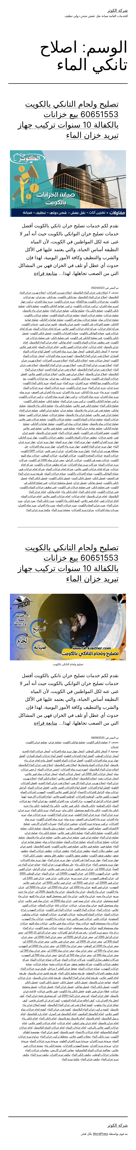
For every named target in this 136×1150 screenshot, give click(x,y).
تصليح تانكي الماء (109, 405)
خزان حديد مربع (80, 878)
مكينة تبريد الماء (70, 1059)
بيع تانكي (51, 297)
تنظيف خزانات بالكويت (51, 437)
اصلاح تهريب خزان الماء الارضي (94, 365)
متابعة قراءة (45, 273)
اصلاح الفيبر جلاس (68, 778)
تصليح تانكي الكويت (34, 401)
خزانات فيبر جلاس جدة (79, 918)
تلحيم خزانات (105, 437)
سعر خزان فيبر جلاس (63, 941)
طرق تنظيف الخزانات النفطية (102, 973)
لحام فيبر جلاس (28, 346)
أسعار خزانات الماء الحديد (36, 751)
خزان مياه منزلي (88, 905)
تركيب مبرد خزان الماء (73, 401)
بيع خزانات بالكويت (38, 378)
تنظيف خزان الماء (80, 850)
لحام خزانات (95, 346)
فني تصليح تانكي (60, 337)
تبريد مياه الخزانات (89, 396)
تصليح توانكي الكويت (74, 742)
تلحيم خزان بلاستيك (69, 324)
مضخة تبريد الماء (61, 509)
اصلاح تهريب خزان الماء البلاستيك (57, 365)
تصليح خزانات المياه (91, 315)
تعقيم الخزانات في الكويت (95, 324)
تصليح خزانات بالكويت (36, 315)
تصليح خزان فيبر (90, 837)
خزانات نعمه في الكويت (96, 460)
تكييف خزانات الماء (69, 432)
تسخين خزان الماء (68, 823)
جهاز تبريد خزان (45, 442)
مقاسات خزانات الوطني (105, 1054)
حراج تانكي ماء (83, 864)
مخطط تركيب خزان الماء (54, 1036)
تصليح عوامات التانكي (51, 319)
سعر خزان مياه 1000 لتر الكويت (46, 460)
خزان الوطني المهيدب (102, 878)
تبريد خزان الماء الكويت (60, 814)
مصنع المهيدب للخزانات (76, 1045)
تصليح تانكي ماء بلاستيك (40, 405)
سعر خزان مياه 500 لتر (106, 955)
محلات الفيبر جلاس (80, 1036)
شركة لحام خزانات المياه (47, 328)
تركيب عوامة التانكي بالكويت (56, 306)
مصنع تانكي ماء (53, 1045)
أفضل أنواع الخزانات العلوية (79, 755)
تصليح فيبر (69, 428)
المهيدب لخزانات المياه (33, 792)
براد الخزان (76, 801)
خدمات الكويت (30, 324)
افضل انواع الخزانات (99, 787)
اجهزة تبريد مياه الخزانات (59, 355)
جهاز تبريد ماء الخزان (68, 446)
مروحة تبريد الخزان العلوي (74, 1041)
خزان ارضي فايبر (54, 451)
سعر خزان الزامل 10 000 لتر (40, 932)
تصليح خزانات (111, 315)
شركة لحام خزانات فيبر (32, 469)
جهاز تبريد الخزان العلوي (105, 442)
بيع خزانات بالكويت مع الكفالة (92, 301)
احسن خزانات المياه (48, 769)
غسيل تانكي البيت (81, 478)
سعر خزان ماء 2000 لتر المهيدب (37, 945)
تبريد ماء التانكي (90, 392)
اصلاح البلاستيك (88, 778)
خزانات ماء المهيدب (33, 918)
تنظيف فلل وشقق (54, 855)
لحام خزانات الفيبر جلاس (73, 346)
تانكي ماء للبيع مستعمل (87, 810)
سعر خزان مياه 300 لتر (33, 950)
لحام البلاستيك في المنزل (63, 1013)
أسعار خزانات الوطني (107, 755)
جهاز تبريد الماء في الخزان (86, 860)
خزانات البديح (111, 455)
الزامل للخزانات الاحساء (91, 792)
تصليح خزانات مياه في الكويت (81, 319)
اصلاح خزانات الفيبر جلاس (43, 374)
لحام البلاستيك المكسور (91, 1013)
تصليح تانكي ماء (94, 310)
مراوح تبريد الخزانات (83, 509)
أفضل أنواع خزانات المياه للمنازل (45, 755)
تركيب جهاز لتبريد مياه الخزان (61, 396)
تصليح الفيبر (94, 828)
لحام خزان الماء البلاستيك (43, 342)
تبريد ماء (104, 392)
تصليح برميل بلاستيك (53, 828)
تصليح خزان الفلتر (49, 410)
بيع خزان (40, 297)
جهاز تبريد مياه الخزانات (42, 446)
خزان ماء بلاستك (96, 891)
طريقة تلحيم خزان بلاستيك (42, 973)
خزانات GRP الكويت (32, 451)
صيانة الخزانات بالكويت (65, 333)
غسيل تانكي (99, 478)
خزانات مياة (82, 923)
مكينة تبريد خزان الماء (38, 509)
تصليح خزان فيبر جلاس (106, 414)
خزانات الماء (103, 909)
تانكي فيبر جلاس (70, 805)
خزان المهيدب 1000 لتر (97, 873)
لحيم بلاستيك (67, 1032)
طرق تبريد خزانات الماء (33, 968)
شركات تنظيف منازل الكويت (103, 959)
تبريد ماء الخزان (71, 392)
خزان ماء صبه (104, 896)
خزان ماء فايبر (87, 896)
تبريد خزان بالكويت (64, 301)
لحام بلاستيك (93, 1018)
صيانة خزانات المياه (55, 473)
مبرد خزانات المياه (67, 505)
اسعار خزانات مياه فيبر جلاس (41, 773)
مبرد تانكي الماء (45, 500)
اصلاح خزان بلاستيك (96, 374)
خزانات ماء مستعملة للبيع (105, 923)
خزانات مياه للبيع (38, 923)
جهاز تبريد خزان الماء (59, 860)
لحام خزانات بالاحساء (87, 1032)
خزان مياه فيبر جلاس (37, 900)
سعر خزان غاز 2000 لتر (89, 941)
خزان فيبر (51, 878)
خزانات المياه (111, 914)
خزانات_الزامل (74, 460)
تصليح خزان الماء (59, 310)
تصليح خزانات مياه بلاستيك (104, 423)
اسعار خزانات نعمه (99, 360)
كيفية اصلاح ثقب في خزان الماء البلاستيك (70, 1004)
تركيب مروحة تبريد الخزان (93, 823)
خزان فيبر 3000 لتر (83, 882)
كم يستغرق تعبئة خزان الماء (41, 995)
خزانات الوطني (49, 455)
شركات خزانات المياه (73, 959)
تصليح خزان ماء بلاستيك (36, 310)
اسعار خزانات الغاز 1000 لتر (97, 773)
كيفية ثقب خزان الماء (59, 1009)
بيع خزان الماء (40, 801)
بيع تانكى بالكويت (67, 297)
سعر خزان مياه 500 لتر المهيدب (39, 955)
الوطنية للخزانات (85, 796)
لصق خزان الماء (50, 1032)
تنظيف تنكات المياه (102, 850)
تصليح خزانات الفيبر (37, 414)
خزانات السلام (46, 905)
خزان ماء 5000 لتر (36, 887)
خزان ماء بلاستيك (75, 891)
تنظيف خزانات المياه (41, 850)
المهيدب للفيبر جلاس (107, 796)
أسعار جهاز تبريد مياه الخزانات (68, 351)
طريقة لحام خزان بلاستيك (47, 977)
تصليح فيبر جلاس (52, 428)
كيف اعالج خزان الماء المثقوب (78, 1000)
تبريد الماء (68, 383)
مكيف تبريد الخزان (60, 1054)
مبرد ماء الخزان (46, 505)
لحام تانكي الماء (87, 491)
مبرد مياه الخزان (27, 505)
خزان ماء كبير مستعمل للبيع (62, 896)
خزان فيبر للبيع (100, 887)
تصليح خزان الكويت (36, 742)
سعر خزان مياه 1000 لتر (60, 950)
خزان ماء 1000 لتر (80, 887)
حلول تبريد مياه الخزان (77, 451)
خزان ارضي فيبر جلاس (60, 869)
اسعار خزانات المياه (69, 773)
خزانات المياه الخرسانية (90, 914)
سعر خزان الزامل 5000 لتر (78, 936)
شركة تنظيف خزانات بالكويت (50, 464)
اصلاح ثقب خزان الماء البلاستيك (94, 369)
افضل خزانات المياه (38, 787)
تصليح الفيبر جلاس (76, 828)
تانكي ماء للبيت (110, 810)
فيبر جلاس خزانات (47, 991)
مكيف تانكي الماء (81, 1054)
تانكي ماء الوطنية (50, 805)
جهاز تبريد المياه (64, 442)
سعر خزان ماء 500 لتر (106, 950)
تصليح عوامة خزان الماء (89, 428)
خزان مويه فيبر (81, 900)
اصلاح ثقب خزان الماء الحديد (60, 369)
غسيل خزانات (45, 986)
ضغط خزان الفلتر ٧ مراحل (62, 968)
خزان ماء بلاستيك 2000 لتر (50, 891)
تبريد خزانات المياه (55, 387)
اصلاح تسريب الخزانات (59, 292)
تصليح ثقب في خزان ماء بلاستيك (92, 410)
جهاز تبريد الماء (82, 442)
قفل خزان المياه (100, 995)
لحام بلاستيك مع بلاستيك (71, 1018)
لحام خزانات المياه (48, 346)
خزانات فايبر (100, 918)
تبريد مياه (25, 392)
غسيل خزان (80, 482)
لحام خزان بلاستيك (97, 496)
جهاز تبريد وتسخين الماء (106, 864)
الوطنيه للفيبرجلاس (63, 796)
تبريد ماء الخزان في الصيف (46, 392)
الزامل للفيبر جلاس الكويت (61, 792)
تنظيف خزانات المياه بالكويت (81, 437)
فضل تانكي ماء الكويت (71, 991)
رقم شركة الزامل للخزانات (72, 932)
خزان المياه (48, 873)
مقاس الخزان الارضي (62, 1050)
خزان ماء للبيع (37, 896)
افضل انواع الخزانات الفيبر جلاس (69, 787)
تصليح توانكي (77, 310)
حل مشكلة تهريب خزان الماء (57, 864)
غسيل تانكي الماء (38, 478)
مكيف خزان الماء (90, 1059)
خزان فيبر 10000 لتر (107, 882)
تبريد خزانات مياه (37, 814)
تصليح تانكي (32, 306)
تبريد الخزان (81, 383)
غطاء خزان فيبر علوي (97, 991)
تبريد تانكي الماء (39, 810)
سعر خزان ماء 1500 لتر (69, 945)
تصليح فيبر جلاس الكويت (65, 846)
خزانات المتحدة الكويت (90, 455)
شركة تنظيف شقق (81, 964)
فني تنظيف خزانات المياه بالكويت (91, 342)
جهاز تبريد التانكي (28, 437)
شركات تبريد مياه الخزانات (82, 464)
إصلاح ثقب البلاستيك (66, 764)
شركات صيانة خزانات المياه (45, 959)
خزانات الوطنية (48, 914)
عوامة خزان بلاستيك (100, 982)
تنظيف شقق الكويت (100, 855)
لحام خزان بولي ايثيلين (84, 1023)
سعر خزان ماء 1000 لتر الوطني (101, 945)
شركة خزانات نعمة (59, 964)
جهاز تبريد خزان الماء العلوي (96, 446)
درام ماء (114, 932)
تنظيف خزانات (61, 850)
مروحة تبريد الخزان (100, 1041)
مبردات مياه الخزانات (107, 509)
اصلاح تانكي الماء (78, 360)
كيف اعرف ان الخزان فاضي (44, 1000)
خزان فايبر (64, 878)
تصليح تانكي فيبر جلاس (86, 405)
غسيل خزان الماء (64, 986)
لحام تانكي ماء (69, 491)
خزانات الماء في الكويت (59, 909)
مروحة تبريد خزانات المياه (44, 1041)
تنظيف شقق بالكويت (76, 855)
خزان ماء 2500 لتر (58, 887)
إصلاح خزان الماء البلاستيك (104, 769)
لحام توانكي (65, 342)
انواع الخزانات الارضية (39, 796)
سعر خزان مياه (84, 950)
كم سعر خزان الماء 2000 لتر (74, 995)
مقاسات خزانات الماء (37, 1050)
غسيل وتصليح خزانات (60, 482)
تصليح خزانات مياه (109, 319)
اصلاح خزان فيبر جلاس (71, 374)
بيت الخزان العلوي (59, 801)
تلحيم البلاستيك (42, 846)
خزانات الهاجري (67, 455)
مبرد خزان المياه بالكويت (91, 505)
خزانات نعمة (65, 927)
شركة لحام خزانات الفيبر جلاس (79, 328)
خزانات (73, 905)
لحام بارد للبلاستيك (37, 1013)
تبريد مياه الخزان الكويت (49, 819)
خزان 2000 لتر (103, 869)
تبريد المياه (56, 383)
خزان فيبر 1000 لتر (33, 878)
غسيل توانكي (95, 482)
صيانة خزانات (40, 964)
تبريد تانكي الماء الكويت (36, 383)
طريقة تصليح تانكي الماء (71, 973)
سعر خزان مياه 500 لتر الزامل (75, 955)
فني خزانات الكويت (108, 491)
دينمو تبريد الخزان (98, 932)
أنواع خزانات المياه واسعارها (93, 764)
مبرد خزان (29, 500)
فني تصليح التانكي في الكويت (86, 337)
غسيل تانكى (81, 982)
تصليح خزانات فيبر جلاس (32, 419)
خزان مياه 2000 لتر (61, 900)
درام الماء (28, 927)
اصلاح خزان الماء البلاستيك (92, 297)
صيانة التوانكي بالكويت (92, 333)
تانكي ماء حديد (31, 805)
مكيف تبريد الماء (40, 1054)
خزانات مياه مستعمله (85, 927)
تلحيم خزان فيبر (48, 324)
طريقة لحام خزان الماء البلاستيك (80, 977)
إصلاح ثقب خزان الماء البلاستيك (90, 292)
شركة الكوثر (117, 10)
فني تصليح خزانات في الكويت (74, 487)
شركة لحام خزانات (108, 328)
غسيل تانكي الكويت (40, 333)
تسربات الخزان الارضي (43, 823)
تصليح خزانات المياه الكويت (64, 315)
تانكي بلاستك (88, 805)
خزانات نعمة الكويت (46, 927)
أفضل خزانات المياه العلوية (68, 760)
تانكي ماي (67, 810)
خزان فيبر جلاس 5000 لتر (57, 882)
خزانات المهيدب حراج (32, 909)
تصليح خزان (66, 410)
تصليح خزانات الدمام (98, 841)
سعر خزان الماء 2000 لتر (48, 936)
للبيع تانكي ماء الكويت (68, 500)
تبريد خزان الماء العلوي (87, 814)
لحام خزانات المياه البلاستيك (49, 1027)
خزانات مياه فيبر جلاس (62, 923)
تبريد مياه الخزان (44, 301)
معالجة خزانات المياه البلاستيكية (92, 1050)
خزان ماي (96, 900)
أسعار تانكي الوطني (96, 351)
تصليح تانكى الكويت (97, 742)
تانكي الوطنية (104, 805)
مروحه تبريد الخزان (100, 1045)
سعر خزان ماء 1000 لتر (36, 941)
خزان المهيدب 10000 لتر (69, 873)
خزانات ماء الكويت (55, 918)
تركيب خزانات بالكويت (85, 306)
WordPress (100, 1134)
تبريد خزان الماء (97, 387)
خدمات (115, 746)
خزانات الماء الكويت (84, 909)
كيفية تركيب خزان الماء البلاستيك (90, 1009)
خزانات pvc (61, 905)
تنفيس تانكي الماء (33, 855)
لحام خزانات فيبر (109, 500)
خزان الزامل (39, 869)
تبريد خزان (113, 387)
